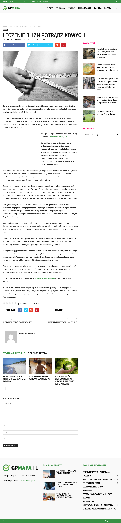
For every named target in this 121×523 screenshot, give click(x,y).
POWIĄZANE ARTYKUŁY (14, 353)
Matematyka (88, 501)
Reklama (32, 1)
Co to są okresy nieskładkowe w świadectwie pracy (64, 496)
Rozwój (107, 8)
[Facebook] (116, 1)
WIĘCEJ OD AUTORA (37, 353)
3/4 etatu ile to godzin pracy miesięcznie (66, 472)
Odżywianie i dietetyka (93, 487)
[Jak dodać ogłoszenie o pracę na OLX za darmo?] (89, 116)
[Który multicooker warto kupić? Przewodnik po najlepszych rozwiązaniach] (89, 69)
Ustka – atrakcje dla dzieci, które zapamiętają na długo (14, 379)
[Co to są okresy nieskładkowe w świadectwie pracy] (49, 497)
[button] (115, 8)
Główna (24, 1)
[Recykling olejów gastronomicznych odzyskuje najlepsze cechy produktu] (66, 366)
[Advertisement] (60, 19)
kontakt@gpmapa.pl (27, 481)
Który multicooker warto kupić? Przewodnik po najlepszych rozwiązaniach (107, 67)
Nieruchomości (84, 8)
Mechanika (87, 490)
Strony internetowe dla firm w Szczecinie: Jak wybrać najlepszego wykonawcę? (107, 100)
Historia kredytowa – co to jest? (63, 322)
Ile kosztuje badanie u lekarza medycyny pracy (66, 484)
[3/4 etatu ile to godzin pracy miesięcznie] (49, 474)
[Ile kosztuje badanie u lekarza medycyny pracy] (49, 486)
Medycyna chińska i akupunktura (98, 505)
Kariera (98, 8)
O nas (39, 1)
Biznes (50, 8)
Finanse (71, 8)
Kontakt (45, 1)
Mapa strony (109, 521)
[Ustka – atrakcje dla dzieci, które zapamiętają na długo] (14, 366)
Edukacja (60, 8)
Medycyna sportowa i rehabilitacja (99, 479)
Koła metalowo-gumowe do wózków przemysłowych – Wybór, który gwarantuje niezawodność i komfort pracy (107, 84)
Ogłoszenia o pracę (91, 483)
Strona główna (7, 26)
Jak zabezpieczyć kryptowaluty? (18, 322)
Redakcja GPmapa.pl (14, 39)
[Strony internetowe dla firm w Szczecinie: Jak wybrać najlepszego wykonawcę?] (89, 102)
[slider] (10, 303)
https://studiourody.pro (58, 137)
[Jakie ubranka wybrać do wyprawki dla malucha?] (40, 366)
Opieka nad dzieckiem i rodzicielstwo (99, 509)
